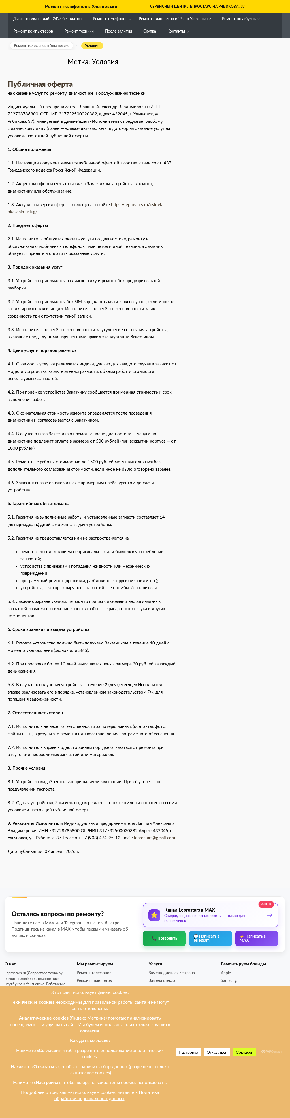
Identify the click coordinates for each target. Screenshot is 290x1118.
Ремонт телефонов (110, 19)
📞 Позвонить (164, 939)
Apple (226, 973)
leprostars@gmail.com (154, 838)
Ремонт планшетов (94, 981)
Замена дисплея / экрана (172, 973)
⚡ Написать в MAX (253, 938)
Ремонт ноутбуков (239, 19)
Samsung (229, 981)
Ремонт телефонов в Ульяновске (81, 7)
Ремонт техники (79, 31)
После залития (118, 31)
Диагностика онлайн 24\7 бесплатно (47, 19)
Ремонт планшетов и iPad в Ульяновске (175, 19)
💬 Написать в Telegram (206, 938)
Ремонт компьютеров (33, 31)
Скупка (149, 31)
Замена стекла (162, 981)
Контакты (176, 31)
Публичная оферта (40, 84)
